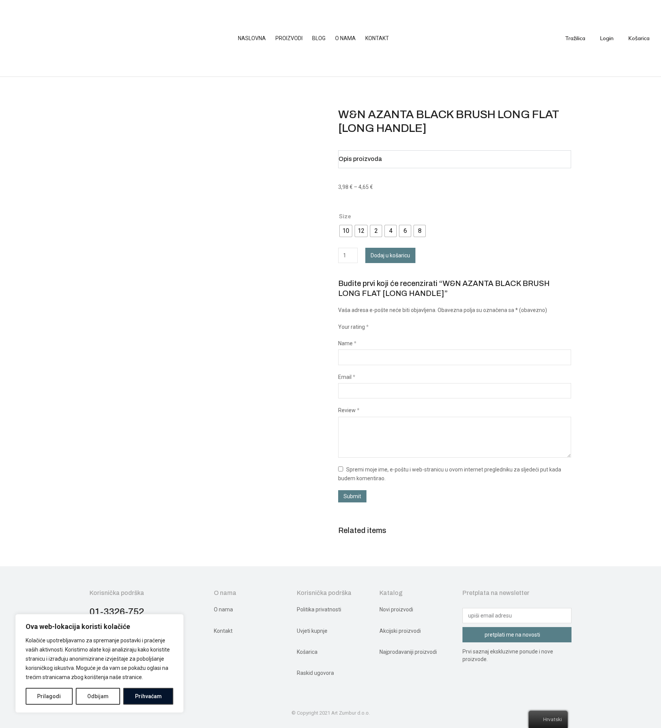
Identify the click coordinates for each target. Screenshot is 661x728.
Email (346, 377)
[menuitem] (256, 38)
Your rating (353, 327)
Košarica (639, 38)
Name (347, 343)
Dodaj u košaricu (390, 255)
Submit (352, 496)
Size (345, 216)
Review (349, 410)
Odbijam (98, 696)
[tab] (455, 159)
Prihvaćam (148, 696)
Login (607, 38)
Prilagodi (49, 696)
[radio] (346, 231)
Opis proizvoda (360, 159)
